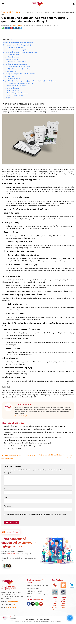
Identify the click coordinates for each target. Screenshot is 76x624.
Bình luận (7, 473)
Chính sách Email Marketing (35, 591)
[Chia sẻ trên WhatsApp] (2, 28)
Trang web (7, 506)
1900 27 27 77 (16, 604)
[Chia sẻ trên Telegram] (20, 28)
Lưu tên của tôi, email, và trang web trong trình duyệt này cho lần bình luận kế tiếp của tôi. (37, 514)
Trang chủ (4, 12)
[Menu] (2, 4)
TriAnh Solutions (17, 25)
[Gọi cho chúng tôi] (37, 604)
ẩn (11, 40)
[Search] (74, 4)
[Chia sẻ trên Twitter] (8, 28)
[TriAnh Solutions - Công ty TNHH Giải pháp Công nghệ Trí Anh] (38, 4)
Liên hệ (29, 596)
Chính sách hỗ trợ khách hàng (36, 594)
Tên (5, 489)
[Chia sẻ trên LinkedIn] (14, 28)
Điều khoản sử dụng (33, 588)
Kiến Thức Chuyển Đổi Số (16, 12)
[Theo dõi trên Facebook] (29, 604)
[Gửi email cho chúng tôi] (33, 604)
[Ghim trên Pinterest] (11, 28)
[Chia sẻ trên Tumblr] (17, 28)
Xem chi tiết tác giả (21, 416)
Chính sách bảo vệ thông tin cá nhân (38, 585)
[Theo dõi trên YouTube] (41, 604)
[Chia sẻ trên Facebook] (5, 28)
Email (6, 497)
